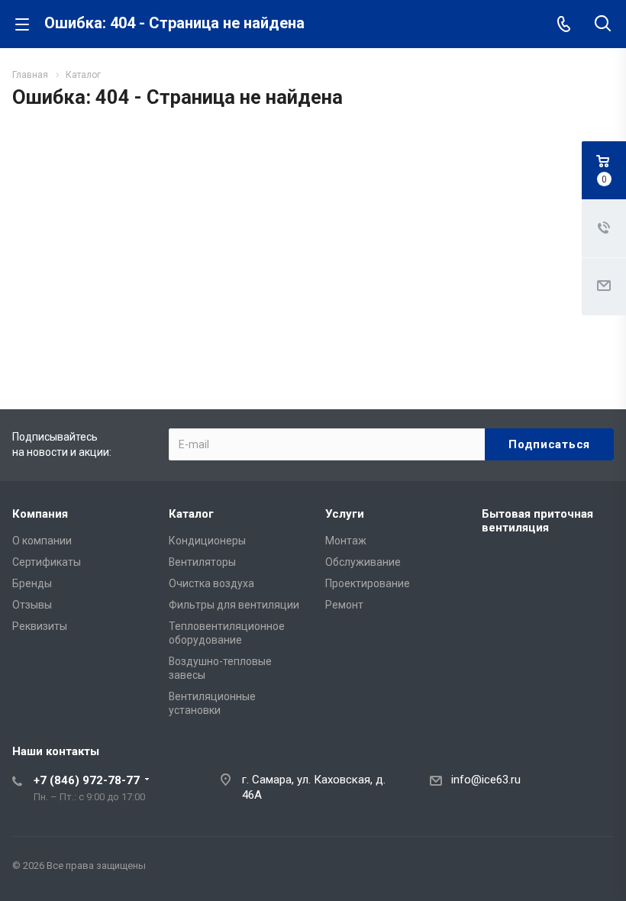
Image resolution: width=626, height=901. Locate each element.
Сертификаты (46, 562)
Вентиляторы (202, 562)
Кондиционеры (207, 540)
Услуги (344, 514)
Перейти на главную (309, 289)
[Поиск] (603, 25)
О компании (42, 540)
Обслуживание (363, 562)
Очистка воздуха (211, 583)
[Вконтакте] (598, 869)
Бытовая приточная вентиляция (537, 520)
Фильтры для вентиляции (234, 605)
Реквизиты (39, 626)
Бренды (32, 583)
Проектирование (367, 583)
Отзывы (32, 605)
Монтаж (345, 540)
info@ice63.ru (486, 779)
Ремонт (344, 605)
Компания (40, 514)
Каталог (191, 514)
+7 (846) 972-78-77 (87, 780)
